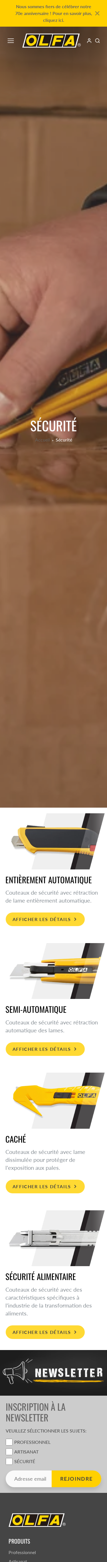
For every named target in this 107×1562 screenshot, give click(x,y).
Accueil (42, 439)
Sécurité (24, 1461)
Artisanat (26, 1451)
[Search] (97, 40)
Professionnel (32, 1442)
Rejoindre (76, 1479)
